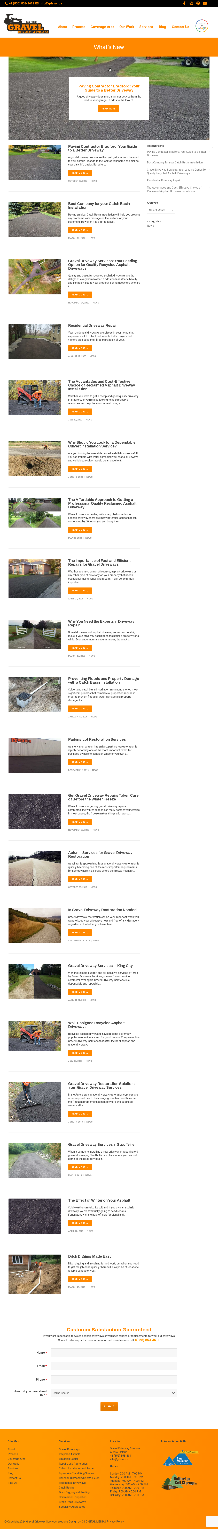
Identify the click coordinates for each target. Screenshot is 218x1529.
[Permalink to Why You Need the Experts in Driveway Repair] (35, 634)
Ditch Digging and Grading (74, 1492)
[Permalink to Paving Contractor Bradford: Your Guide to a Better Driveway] (35, 162)
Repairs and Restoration (73, 1464)
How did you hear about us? (30, 1393)
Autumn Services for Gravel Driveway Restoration (100, 855)
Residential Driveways (72, 1483)
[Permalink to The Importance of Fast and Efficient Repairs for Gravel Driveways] (35, 578)
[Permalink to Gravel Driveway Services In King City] (35, 981)
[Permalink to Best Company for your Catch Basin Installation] (35, 219)
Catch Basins (66, 1487)
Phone (41, 1379)
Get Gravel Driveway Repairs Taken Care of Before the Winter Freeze (103, 797)
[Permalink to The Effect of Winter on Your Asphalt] (35, 1216)
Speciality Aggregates (72, 1507)
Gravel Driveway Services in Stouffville (101, 1145)
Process (78, 27)
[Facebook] (184, 3)
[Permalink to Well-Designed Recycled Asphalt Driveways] (35, 1035)
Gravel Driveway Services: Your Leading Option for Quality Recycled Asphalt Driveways (102, 265)
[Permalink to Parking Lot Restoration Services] (35, 755)
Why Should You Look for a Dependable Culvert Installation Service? (102, 444)
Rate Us (12, 1483)
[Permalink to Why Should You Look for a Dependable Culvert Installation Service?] (35, 458)
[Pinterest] (198, 3)
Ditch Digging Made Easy (90, 1256)
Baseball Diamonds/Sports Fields (79, 1478)
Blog (162, 27)
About (62, 27)
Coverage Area (102, 27)
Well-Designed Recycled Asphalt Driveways (96, 1025)
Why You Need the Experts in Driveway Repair (101, 623)
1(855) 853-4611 (147, 1340)
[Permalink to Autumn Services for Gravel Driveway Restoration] (35, 868)
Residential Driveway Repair (92, 325)
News (94, 181)
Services (146, 27)
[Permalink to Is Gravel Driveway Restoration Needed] (35, 925)
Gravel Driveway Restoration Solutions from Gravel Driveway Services (102, 1086)
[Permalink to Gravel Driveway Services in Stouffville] (35, 1160)
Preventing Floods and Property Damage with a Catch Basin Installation (103, 680)
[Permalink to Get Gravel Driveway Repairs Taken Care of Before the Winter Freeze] (35, 811)
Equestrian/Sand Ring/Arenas (76, 1473)
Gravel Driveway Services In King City (100, 966)
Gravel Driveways (69, 1449)
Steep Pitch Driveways (72, 1502)
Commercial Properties (73, 1497)
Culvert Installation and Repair (76, 1468)
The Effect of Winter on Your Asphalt (99, 1200)
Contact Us (180, 27)
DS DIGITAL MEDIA (93, 1521)
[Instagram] (191, 3)
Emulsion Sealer (68, 1459)
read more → (80, 173)
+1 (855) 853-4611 (21, 3)
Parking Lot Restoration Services (97, 739)
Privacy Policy (115, 1521)
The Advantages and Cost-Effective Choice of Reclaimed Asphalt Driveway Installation (101, 385)
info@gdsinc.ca (51, 3)
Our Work (126, 27)
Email (42, 1366)
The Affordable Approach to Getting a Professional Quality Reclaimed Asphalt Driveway (102, 503)
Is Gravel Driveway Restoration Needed (102, 910)
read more (108, 108)
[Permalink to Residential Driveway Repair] (35, 341)
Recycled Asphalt (69, 1454)
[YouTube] (204, 3)
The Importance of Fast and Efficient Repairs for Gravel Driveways (99, 562)
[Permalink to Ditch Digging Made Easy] (35, 1274)
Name (41, 1352)
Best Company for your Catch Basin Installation (99, 206)
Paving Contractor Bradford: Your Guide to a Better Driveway (109, 88)
